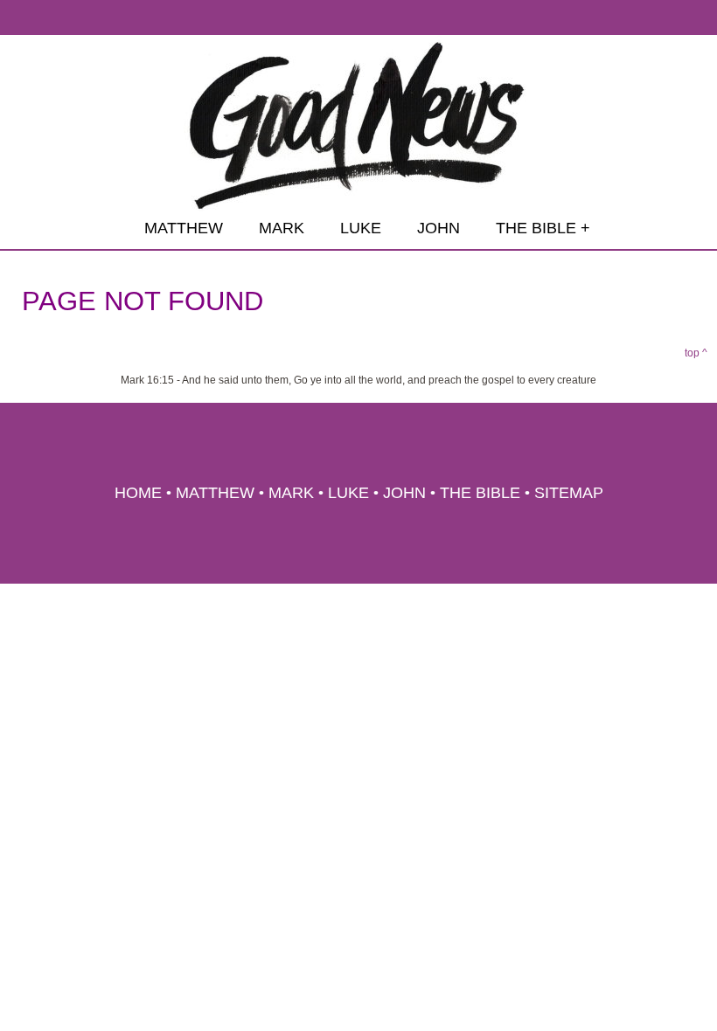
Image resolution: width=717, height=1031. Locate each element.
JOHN (438, 228)
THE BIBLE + (543, 228)
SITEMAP (568, 493)
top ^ (696, 353)
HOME (138, 493)
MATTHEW (183, 228)
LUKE (360, 228)
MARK (281, 228)
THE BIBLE (480, 493)
